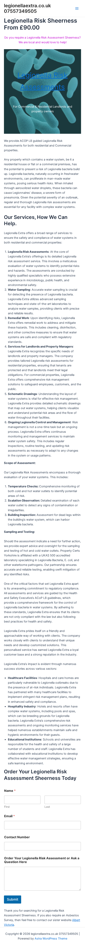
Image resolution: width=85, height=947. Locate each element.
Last (47, 806)
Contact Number (17, 837)
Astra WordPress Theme (51, 938)
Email (9, 816)
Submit (12, 899)
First (7, 806)
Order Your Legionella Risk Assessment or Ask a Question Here (41, 860)
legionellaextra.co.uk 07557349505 (27, 8)
